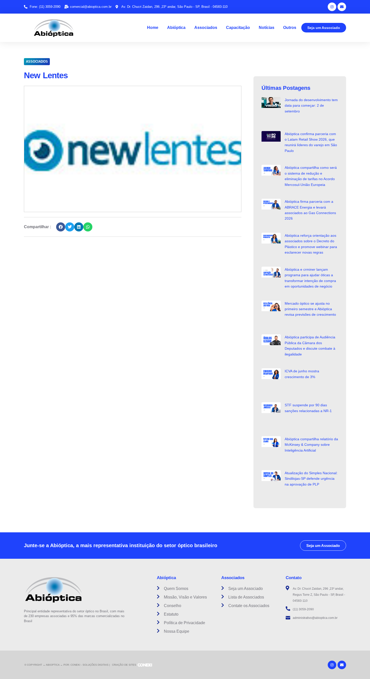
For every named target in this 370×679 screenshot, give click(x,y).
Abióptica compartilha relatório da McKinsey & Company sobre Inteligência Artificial (311, 444)
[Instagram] (332, 7)
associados (37, 61)
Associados (205, 27)
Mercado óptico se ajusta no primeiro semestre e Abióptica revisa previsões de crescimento (310, 309)
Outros (289, 27)
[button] (60, 226)
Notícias (266, 27)
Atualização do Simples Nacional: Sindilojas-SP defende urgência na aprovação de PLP (311, 478)
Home (152, 27)
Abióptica (176, 27)
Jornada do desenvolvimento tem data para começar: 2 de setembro (311, 105)
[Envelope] (342, 7)
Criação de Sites (124, 664)
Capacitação (238, 27)
